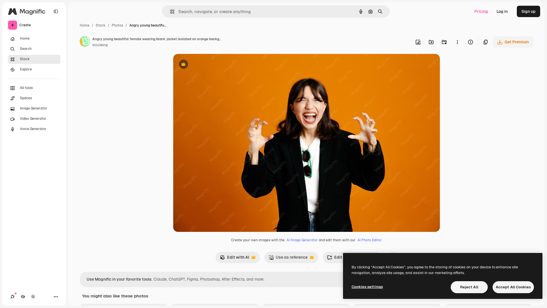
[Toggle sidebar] (55, 11)
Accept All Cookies (513, 287)
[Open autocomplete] (170, 11)
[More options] (457, 42)
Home (84, 25)
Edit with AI (234, 259)
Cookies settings (367, 286)
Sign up (528, 11)
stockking (100, 45)
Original (210, 65)
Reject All (469, 287)
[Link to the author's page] (85, 42)
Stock (100, 25)
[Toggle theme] (33, 296)
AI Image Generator (302, 240)
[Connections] (12, 296)
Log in (502, 11)
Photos (117, 25)
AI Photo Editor (369, 240)
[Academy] (22, 296)
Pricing (481, 11)
